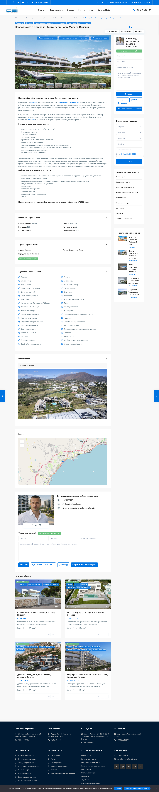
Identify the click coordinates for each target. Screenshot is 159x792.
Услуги (53, 759)
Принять (118, 788)
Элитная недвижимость (124, 218)
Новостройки (48, 18)
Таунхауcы (119, 213)
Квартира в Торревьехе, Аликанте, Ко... (134, 292)
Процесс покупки (24, 773)
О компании (55, 755)
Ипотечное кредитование (27, 781)
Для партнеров (57, 763)
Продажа (58, 18)
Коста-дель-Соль (68, 18)
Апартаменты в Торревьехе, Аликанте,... (134, 280)
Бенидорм (23, 669)
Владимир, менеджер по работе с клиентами (77, 496)
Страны (70, 10)
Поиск (129, 161)
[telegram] (13, 2)
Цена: (118, 154)
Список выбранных (41, 2)
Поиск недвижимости (26, 755)
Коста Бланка (31, 607)
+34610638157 (67, 500)
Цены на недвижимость (27, 777)
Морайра (72, 607)
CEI (16, 18)
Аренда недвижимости (27, 763)
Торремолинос (74, 669)
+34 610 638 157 (140, 2)
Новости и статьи (85, 10)
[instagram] (27, 2)
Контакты (54, 770)
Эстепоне (33, 102)
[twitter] (18, 2)
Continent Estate (104, 10)
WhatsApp (64, 565)
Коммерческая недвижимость (127, 192)
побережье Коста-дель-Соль (68, 102)
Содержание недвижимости (28, 766)
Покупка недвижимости (27, 759)
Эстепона (79, 18)
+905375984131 (90, 742)
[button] (19, 62)
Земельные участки (123, 182)
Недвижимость (56, 10)
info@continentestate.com (71, 504)
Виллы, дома (120, 177)
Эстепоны (31, 120)
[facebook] (9, 2)
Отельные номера (122, 203)
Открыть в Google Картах (28, 259)
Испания (22, 18)
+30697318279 (123, 740)
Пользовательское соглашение (63, 773)
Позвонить (44, 565)
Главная (41, 10)
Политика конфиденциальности (137, 788)
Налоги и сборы (23, 770)
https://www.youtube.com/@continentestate (78, 508)
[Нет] (156, 788)
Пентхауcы (120, 208)
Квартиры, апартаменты (36, 18)
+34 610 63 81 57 (143, 10)
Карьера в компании (59, 766)
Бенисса (22, 607)
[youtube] (22, 2)
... (47, 624)
